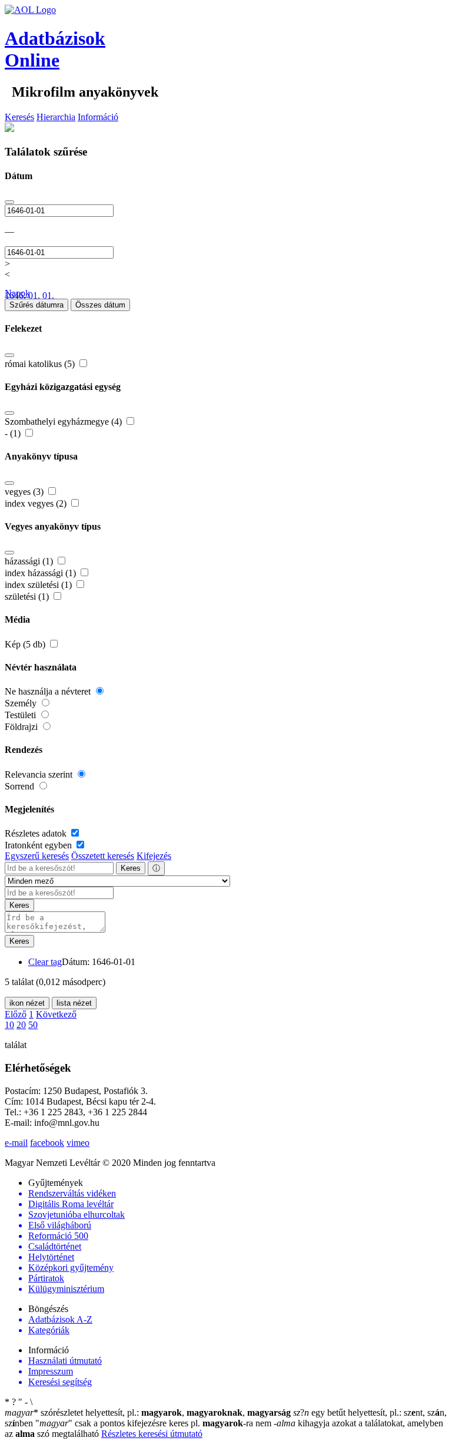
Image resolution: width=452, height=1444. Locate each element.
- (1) (14, 433)
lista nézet (74, 1003)
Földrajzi (22, 727)
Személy (22, 703)
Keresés (19, 117)
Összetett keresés (102, 856)
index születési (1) (39, 585)
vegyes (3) (25, 492)
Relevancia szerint (40, 774)
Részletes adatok (37, 833)
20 (21, 1025)
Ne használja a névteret (49, 691)
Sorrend (20, 786)
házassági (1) (30, 561)
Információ (98, 117)
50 (33, 1025)
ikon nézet (27, 1003)
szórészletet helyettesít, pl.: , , (148, 1412)
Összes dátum (100, 304)
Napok (17, 293)
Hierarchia (55, 117)
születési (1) (28, 597)
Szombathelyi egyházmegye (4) (64, 422)
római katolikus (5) (41, 364)
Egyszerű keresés (37, 856)
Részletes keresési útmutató (151, 1434)
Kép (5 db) (26, 644)
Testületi (21, 715)
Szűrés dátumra (36, 304)
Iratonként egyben (39, 845)
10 (9, 1025)
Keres (131, 868)
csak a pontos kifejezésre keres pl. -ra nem (154, 1423)
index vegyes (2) (37, 503)
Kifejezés (154, 856)
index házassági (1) (41, 573)
